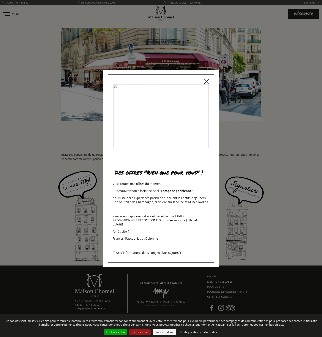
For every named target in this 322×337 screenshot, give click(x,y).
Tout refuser (140, 332)
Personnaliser (164, 332)
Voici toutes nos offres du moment (137, 184)
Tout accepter (115, 332)
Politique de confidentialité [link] (198, 332)
